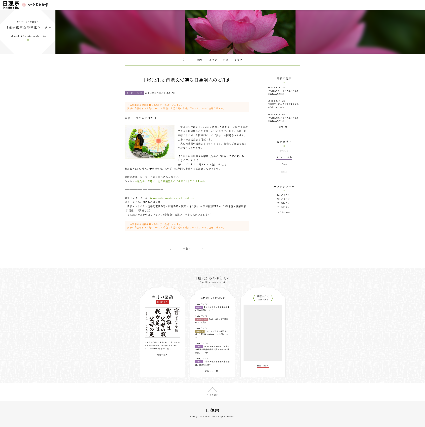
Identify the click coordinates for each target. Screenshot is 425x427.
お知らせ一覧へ (212, 371)
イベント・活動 (218, 60)
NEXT (202, 249)
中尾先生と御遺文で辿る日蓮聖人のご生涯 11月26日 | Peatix (170, 181)
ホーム (184, 59)
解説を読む (162, 355)
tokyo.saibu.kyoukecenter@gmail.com (172, 198)
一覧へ (187, 248)
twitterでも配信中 (158, 349)
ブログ (238, 60)
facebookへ (263, 366)
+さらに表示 (284, 212)
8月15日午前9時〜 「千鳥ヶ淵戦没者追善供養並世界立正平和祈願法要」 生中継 (212, 350)
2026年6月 (282, 195)
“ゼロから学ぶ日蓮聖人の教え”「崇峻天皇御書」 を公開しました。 (212, 334)
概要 (200, 60)
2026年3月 (282, 207)
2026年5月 (282, 199)
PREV (171, 249)
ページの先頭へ (212, 395)
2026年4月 (282, 203)
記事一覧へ (284, 127)
